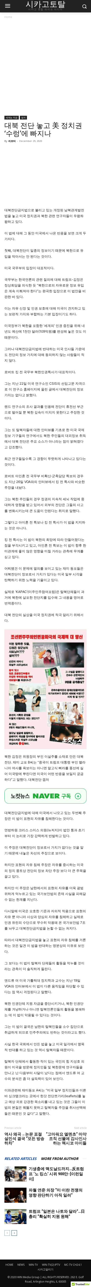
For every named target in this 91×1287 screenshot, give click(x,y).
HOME (9, 1265)
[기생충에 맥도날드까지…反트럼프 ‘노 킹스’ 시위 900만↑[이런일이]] (15, 1174)
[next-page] (14, 1233)
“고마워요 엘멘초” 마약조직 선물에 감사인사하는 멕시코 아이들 (66, 1138)
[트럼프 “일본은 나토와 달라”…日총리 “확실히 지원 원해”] (15, 1216)
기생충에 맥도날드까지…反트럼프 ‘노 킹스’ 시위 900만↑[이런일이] (56, 1173)
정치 (23, 117)
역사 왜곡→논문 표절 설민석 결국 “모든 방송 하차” (24, 1138)
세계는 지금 (11, 117)
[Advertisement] (45, 68)
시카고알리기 (45, 1269)
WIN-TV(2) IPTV (51, 1265)
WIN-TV (33, 1265)
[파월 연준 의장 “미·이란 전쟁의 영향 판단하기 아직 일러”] (15, 1195)
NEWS (21, 1265)
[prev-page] (7, 1233)
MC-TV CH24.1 (73, 1265)
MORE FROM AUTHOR (59, 1158)
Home (8, 17)
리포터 (12, 141)
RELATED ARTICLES (20, 1158)
